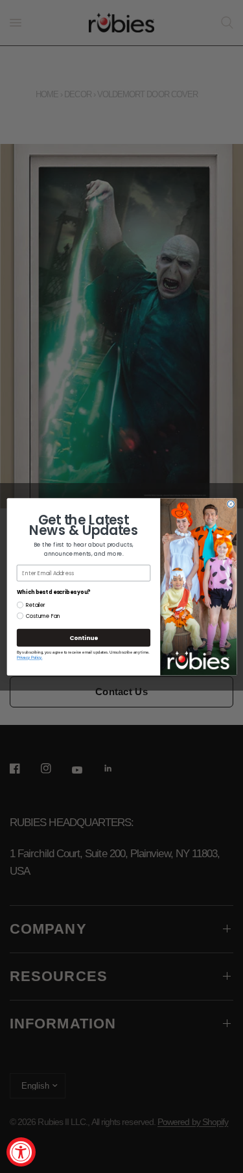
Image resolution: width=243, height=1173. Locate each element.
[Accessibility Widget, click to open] (21, 1152)
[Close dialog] (230, 504)
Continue (83, 638)
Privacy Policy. (29, 657)
